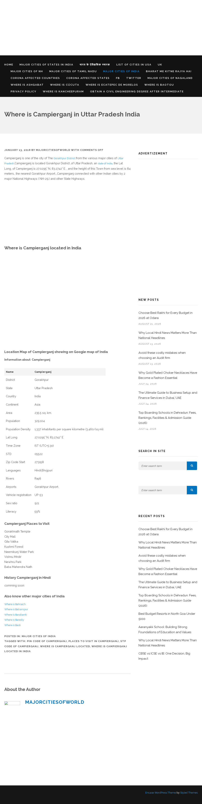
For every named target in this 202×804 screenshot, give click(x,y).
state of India (105, 163)
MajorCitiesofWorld (53, 150)
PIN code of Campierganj (47, 641)
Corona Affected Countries (35, 78)
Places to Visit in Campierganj (93, 641)
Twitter (133, 78)
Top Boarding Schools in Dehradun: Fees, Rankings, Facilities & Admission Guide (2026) (167, 418)
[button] (192, 466)
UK (160, 64)
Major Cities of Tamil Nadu (73, 71)
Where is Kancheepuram (63, 91)
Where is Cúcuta (64, 84)
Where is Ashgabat (27, 84)
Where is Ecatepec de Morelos (112, 84)
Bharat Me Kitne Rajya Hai (169, 71)
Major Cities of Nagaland (170, 78)
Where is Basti (12, 625)
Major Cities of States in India (46, 64)
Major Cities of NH (27, 71)
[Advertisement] (101, 27)
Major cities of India (121, 71)
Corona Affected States (88, 78)
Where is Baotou (159, 84)
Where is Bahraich (15, 604)
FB (118, 78)
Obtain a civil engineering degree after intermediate (137, 91)
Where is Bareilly (14, 619)
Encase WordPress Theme (160, 792)
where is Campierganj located (65, 646)
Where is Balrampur (16, 609)
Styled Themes (189, 792)
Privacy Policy (23, 91)
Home (8, 64)
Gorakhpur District (64, 158)
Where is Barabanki (15, 614)
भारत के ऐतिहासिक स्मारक (95, 64)
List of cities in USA (134, 64)
